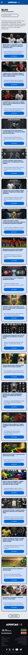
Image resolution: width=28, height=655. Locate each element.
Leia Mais (14, 56)
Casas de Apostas (5, 638)
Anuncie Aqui (4, 645)
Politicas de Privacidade (21, 639)
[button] (2, 2)
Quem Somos (24, 636)
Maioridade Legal (22, 641)
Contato (3, 644)
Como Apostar (5, 641)
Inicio (2, 636)
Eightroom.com (16, 652)
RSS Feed (25, 644)
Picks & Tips (4, 639)
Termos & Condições (22, 638)
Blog (2, 642)
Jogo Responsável (22, 642)
